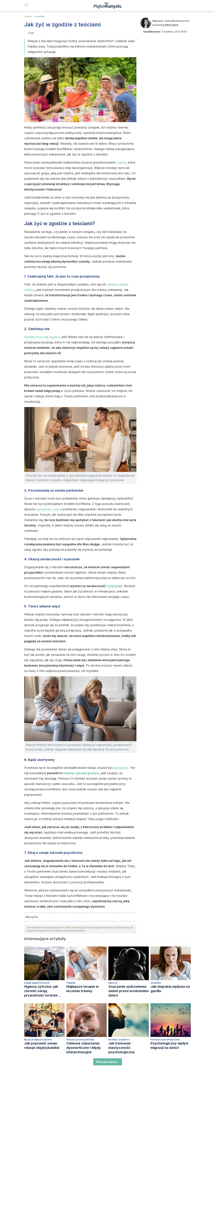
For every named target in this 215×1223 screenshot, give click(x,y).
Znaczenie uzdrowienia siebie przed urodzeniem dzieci (128, 991)
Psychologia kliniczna (80, 1039)
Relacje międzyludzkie (38, 1039)
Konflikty (40, 16)
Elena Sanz (171, 24)
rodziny (121, 162)
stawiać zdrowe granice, (81, 773)
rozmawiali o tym (48, 509)
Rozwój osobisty (119, 1039)
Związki (28, 16)
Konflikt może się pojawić (42, 337)
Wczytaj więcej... (107, 1062)
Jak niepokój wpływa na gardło (170, 989)
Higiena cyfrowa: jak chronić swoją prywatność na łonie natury (41, 991)
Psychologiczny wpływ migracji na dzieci (169, 1045)
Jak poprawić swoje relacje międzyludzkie (41, 1045)
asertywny (121, 767)
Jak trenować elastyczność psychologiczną (121, 1047)
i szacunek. (114, 586)
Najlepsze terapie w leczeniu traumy (82, 989)
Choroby (155, 983)
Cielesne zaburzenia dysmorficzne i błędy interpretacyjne (83, 1047)
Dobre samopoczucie (37, 983)
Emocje (113, 983)
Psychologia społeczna (165, 1039)
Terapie (70, 983)
